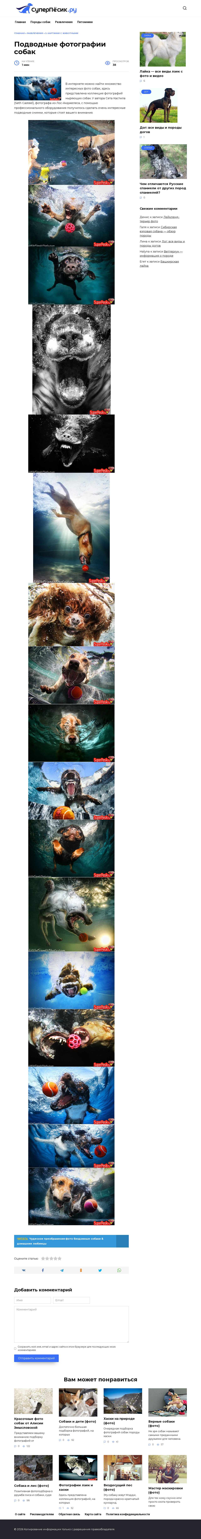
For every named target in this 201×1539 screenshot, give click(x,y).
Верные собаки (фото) (161, 1424)
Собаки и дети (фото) (77, 1421)
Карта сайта (93, 1514)
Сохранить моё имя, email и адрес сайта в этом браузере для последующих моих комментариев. (67, 1348)
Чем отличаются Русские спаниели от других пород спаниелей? (163, 188)
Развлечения (64, 22)
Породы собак (40, 22)
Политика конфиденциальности (128, 1514)
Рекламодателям (42, 1514)
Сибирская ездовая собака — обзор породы (158, 231)
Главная (20, 22)
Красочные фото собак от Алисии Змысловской (28, 1423)
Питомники (85, 22)
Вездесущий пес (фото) (118, 1487)
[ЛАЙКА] (163, 64)
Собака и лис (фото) (31, 1486)
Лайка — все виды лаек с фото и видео (161, 74)
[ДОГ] (158, 120)
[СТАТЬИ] (163, 176)
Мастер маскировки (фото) (165, 1490)
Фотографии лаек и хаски (76, 1487)
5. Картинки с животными (61, 33)
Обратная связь (69, 1514)
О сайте (20, 1514)
